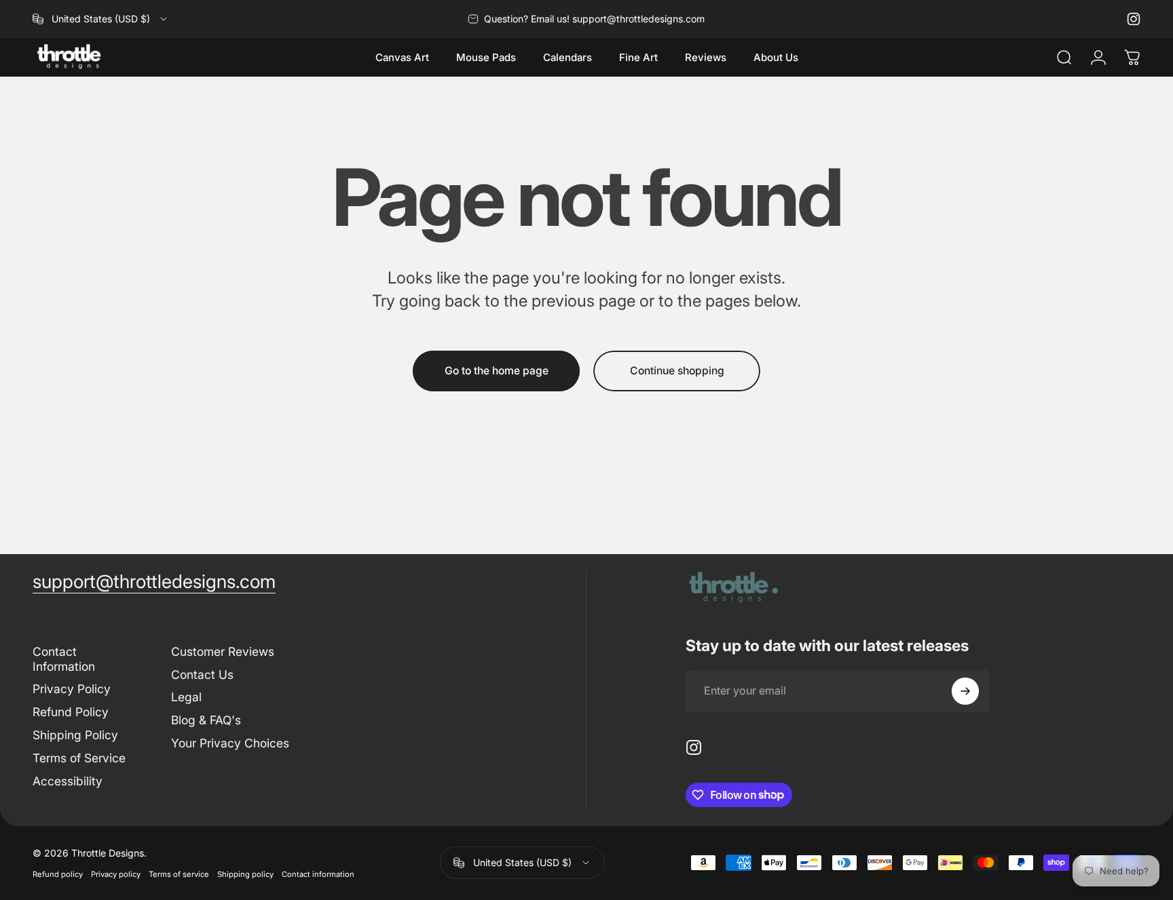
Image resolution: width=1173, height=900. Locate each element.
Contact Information (64, 658)
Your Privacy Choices (230, 743)
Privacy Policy (72, 689)
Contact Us (202, 674)
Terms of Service (79, 758)
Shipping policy (245, 874)
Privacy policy (116, 874)
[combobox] (101, 19)
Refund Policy (71, 712)
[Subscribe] (965, 691)
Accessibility (68, 781)
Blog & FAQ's (206, 720)
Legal (186, 697)
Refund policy (58, 874)
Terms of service (179, 874)
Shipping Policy (75, 735)
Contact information (318, 874)
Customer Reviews (222, 651)
